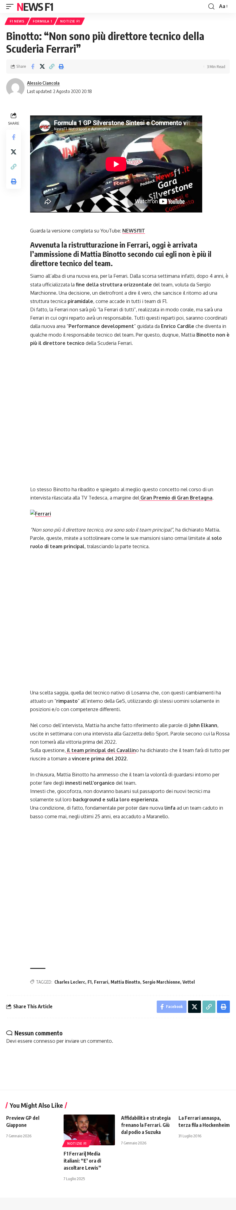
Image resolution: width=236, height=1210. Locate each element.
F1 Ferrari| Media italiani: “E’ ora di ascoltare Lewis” (82, 1161)
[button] (11, 6)
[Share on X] (42, 66)
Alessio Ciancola (43, 83)
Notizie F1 (70, 21)
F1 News (17, 21)
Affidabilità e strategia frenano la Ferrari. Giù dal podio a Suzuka (146, 1125)
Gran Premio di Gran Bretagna (175, 498)
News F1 (35, 6)
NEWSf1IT (133, 231)
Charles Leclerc (69, 982)
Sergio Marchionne (161, 982)
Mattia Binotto (125, 982)
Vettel (189, 982)
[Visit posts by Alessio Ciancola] (15, 87)
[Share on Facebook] (32, 66)
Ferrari (101, 982)
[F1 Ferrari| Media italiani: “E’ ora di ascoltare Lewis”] (89, 1130)
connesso (44, 1041)
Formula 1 (42, 21)
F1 (90, 982)
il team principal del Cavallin (101, 750)
